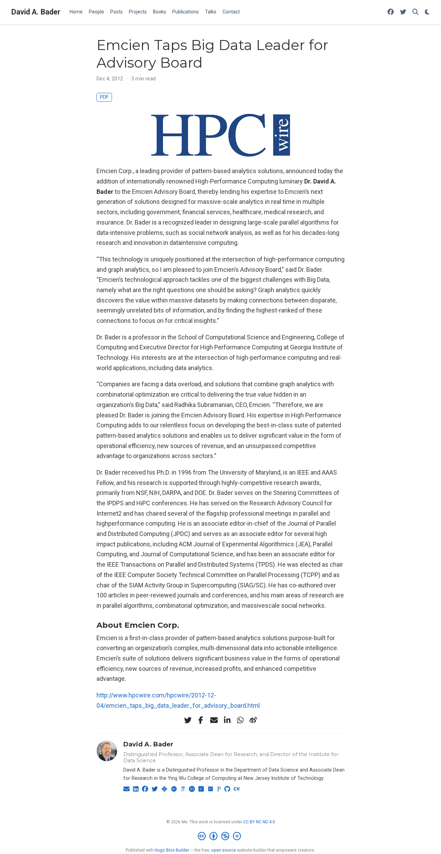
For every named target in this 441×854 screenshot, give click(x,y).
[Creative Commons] (221, 836)
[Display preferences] (427, 12)
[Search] (415, 12)
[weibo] (253, 720)
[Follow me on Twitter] (403, 12)
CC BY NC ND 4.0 (259, 822)
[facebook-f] (201, 720)
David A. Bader (35, 12)
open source (223, 850)
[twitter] (188, 720)
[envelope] (214, 720)
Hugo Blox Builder (172, 850)
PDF (104, 97)
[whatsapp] (240, 720)
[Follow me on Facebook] (391, 12)
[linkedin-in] (227, 720)
